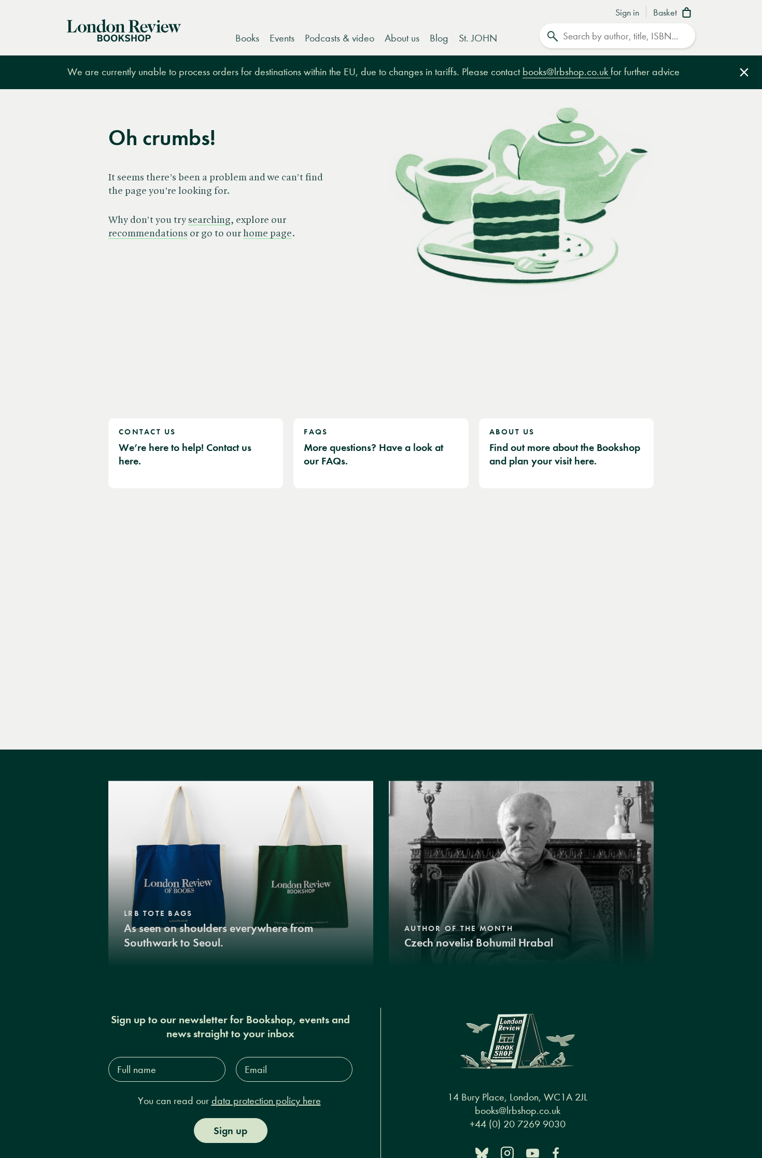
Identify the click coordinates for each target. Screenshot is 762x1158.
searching (209, 220)
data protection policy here (266, 1101)
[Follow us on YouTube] (532, 1152)
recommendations (148, 234)
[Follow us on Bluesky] (481, 1152)
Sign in (627, 13)
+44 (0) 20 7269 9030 (518, 1124)
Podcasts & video (339, 38)
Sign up (230, 1130)
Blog (439, 38)
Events (282, 38)
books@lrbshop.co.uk (567, 72)
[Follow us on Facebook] (556, 1152)
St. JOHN (478, 38)
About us (402, 38)
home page (267, 234)
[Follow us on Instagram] (507, 1152)
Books (247, 38)
